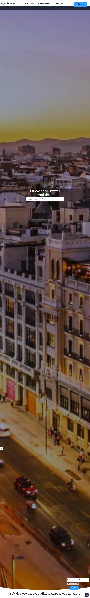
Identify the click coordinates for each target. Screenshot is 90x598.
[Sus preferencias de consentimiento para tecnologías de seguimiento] (1, 448)
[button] (80, 4)
